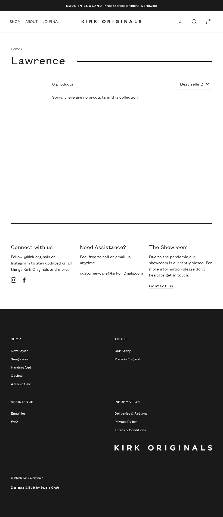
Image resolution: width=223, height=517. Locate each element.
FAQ (14, 421)
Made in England (127, 358)
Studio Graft (50, 487)
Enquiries (18, 413)
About (31, 21)
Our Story (122, 350)
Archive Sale (21, 383)
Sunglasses (19, 358)
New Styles (19, 350)
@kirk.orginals (37, 256)
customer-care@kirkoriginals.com (111, 273)
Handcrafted (21, 367)
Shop (15, 21)
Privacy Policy (125, 421)
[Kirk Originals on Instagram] (13, 279)
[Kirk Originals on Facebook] (24, 279)
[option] (111, 5)
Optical (17, 375)
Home (15, 48)
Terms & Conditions (130, 429)
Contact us (161, 285)
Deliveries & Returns (130, 413)
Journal (51, 21)
